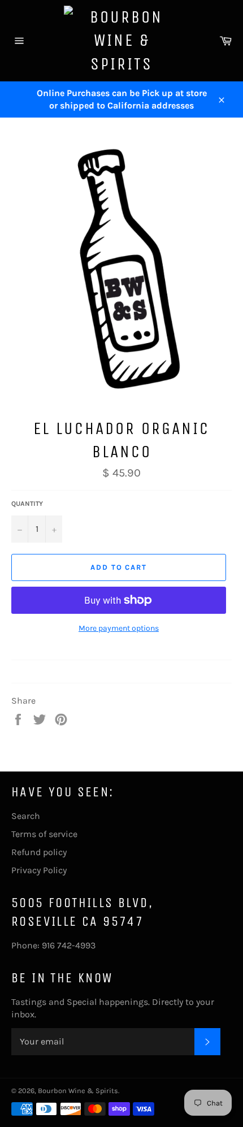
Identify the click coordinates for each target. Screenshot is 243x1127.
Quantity (27, 504)
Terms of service (44, 834)
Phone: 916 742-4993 (53, 945)
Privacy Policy (39, 870)
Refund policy (39, 852)
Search (25, 815)
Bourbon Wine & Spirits (78, 1090)
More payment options (119, 628)
